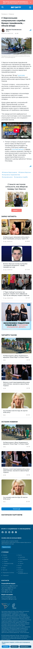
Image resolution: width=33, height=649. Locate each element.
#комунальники (7, 177)
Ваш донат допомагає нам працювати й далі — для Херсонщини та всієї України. (15, 2)
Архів (19, 567)
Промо (21, 563)
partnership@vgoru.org (8, 597)
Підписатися (6, 547)
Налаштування (24, 646)
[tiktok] (16, 533)
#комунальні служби (21, 177)
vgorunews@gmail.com (8, 588)
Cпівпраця (6, 575)
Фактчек (6, 559)
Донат (15, 210)
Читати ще (16, 509)
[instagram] (6, 533)
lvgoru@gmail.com (7, 590)
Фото (20, 561)
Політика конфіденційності (23, 572)
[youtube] (9, 533)
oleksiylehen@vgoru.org (8, 599)
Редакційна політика (8, 572)
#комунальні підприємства (11, 175)
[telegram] (12, 533)
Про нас (5, 569)
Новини (11, 14)
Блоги (20, 565)
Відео (4, 567)
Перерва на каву (8, 563)
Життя (5, 565)
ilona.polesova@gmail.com (9, 586)
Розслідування (23, 559)
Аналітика (22, 557)
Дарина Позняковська (13, 29)
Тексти (20, 555)
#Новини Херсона (24, 172)
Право (6, 561)
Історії (5, 557)
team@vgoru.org (6, 592)
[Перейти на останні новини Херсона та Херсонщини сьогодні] (16, 7)
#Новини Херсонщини (9, 172)
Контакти (20, 569)
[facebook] (2, 533)
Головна (4, 14)
